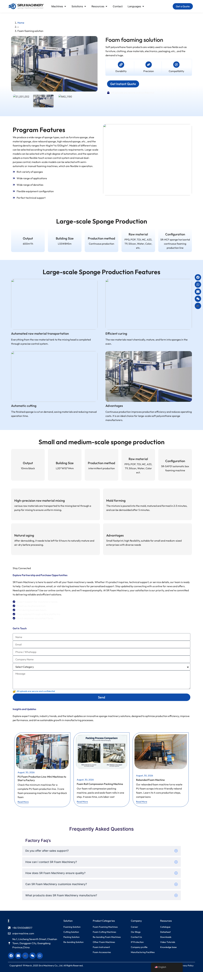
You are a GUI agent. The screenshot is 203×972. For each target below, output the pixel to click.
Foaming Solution (72, 926)
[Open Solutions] (85, 6)
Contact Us (136, 937)
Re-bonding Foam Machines (107, 937)
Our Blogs (136, 932)
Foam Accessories (102, 952)
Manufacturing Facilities (143, 952)
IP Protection (137, 942)
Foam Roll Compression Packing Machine (100, 784)
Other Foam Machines (104, 942)
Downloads (165, 937)
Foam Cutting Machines (104, 932)
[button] (158, 6)
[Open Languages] (143, 6)
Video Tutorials (167, 942)
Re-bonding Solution (73, 942)
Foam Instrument (101, 947)
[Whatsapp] (198, 284)
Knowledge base (168, 947)
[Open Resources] (106, 6)
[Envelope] (198, 291)
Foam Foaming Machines (105, 926)
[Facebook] (198, 277)
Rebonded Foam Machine (150, 779)
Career (134, 926)
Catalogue (165, 926)
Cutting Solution (71, 932)
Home (20, 22)
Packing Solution (71, 937)
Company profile (139, 947)
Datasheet (165, 932)
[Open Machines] (65, 6)
